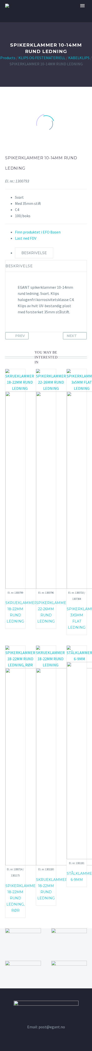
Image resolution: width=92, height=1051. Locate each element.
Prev (20, 336)
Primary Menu (82, 5)
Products (7, 57)
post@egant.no (52, 1026)
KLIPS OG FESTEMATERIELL (41, 57)
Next (72, 336)
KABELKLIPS (79, 57)
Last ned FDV (25, 238)
